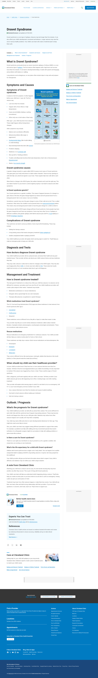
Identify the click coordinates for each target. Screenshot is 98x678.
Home (8, 17)
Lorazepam (12, 350)
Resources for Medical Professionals (80, 632)
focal (50, 213)
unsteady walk (22, 152)
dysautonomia (13, 160)
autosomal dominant (48, 203)
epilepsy (20, 67)
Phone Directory (54, 630)
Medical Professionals (80, 1)
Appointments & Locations (49, 596)
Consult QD (25, 652)
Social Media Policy (35, 666)
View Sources (12, 537)
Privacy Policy (64, 666)
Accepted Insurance (55, 613)
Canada (14, 1)
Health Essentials (33, 652)
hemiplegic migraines (17, 216)
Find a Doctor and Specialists (73, 96)
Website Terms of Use (57, 666)
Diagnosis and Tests (47, 52)
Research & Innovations (77, 623)
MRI (22, 266)
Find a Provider (27, 7)
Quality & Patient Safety (77, 618)
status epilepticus (45, 232)
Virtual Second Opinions (56, 632)
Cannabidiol (12, 310)
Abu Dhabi (9, 1)
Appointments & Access (56, 611)
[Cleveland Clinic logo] (12, 494)
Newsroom (40, 652)
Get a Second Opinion (71, 102)
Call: (10, 673)
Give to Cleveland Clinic (56, 620)
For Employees (75, 630)
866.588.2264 (31, 597)
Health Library (14, 17)
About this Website (19, 666)
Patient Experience (76, 620)
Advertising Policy (27, 666)
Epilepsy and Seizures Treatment (74, 89)
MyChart (72, 1)
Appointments (90, 7)
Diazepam (11, 346)
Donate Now (93, 1)
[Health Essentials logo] (24, 494)
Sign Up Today (10, 639)
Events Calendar (54, 616)
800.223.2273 (66, 1)
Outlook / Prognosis (26, 55)
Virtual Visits (54, 635)
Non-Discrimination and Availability (13, 668)
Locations (74, 616)
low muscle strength (19, 163)
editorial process (33, 522)
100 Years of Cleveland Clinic (78, 611)
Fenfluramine (12, 313)
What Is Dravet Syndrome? (21, 52)
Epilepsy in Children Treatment (73, 92)
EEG (41, 266)
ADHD (31, 145)
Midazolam (12, 353)
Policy (78, 77)
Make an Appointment (71, 99)
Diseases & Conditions (24, 17)
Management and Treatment (13, 55)
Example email (56, 505)
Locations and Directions (38, 7)
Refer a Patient (54, 628)
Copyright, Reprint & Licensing (46, 666)
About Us (74, 613)
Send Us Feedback (10, 666)
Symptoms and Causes (34, 52)
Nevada (27, 1)
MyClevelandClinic (27, 654)
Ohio (31, 1)
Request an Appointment (67, 596)
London (23, 1)
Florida (18, 1)
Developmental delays (15, 140)
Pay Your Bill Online (55, 623)
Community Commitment (77, 625)
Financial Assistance (55, 618)
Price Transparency (55, 625)
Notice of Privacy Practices (74, 666)
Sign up (20, 506)
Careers (87, 1)
